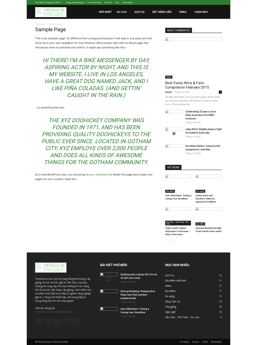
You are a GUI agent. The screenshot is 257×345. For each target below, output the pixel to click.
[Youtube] (219, 2)
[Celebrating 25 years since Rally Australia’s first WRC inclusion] (174, 116)
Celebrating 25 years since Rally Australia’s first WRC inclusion (200, 115)
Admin (168, 92)
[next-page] (173, 242)
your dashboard (99, 174)
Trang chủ (40, 24)
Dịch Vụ (139, 11)
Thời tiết (108, 2)
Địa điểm (170, 191)
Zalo (117, 2)
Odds (205, 341)
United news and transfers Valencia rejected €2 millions (205, 198)
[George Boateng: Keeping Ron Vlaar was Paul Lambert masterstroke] (109, 295)
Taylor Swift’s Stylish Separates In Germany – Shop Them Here (177, 231)
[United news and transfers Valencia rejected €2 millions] (208, 184)
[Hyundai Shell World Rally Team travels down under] (208, 216)
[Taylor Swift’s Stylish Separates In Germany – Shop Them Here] (178, 216)
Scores (195, 341)
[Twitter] (202, 2)
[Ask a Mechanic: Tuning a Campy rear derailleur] (178, 184)
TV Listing (184, 341)
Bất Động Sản (161, 11)
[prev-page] (167, 242)
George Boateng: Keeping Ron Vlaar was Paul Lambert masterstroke (137, 295)
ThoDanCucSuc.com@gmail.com (53, 311)
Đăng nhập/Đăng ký (75, 2)
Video (183, 11)
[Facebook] (196, 2)
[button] (217, 12)
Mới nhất (105, 11)
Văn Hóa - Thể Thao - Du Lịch (177, 223)
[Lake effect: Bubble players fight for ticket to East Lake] (174, 133)
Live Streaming (94, 2)
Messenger (128, 2)
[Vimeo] (207, 2)
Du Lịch (122, 11)
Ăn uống (200, 191)
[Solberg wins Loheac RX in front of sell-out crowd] (109, 279)
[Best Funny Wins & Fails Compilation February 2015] (193, 58)
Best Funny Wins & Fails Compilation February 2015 (187, 85)
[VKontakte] (213, 2)
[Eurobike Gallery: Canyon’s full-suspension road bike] (174, 150)
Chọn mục (201, 11)
